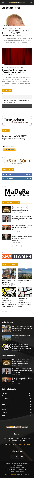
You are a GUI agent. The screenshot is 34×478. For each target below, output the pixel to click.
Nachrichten (5, 25)
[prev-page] (3, 310)
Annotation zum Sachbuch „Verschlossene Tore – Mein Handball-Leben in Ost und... (24, 302)
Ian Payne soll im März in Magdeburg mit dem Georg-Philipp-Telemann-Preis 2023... (16, 30)
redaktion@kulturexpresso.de (23, 444)
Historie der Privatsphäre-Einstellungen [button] (16, 469)
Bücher (4, 296)
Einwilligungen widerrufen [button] (17, 471)
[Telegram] (22, 457)
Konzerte (4, 277)
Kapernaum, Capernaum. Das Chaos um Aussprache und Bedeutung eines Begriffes (20, 208)
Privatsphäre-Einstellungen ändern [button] (16, 467)
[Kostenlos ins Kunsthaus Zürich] (25, 273)
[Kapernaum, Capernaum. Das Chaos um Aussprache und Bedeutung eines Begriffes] (6, 209)
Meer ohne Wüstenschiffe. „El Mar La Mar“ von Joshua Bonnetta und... (22, 227)
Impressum (7, 463)
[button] (3, 2)
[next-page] (6, 310)
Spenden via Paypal (8, 146)
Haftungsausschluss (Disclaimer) (20, 463)
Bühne (3, 64)
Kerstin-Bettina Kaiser (8, 35)
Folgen (29, 178)
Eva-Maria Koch (6, 74)
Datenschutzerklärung (16, 465)
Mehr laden (16, 246)
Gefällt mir (27, 174)
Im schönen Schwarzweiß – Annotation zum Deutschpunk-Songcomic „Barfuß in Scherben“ (9, 302)
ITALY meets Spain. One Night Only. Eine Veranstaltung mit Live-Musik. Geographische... (22, 328)
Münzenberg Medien (10, 474)
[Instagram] (17, 457)
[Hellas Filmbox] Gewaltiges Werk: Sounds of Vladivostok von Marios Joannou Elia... (22, 218)
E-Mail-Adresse (6, 94)
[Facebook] (12, 457)
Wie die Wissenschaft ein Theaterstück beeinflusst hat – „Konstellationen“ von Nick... (14, 70)
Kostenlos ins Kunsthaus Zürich (21, 335)
